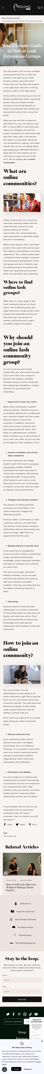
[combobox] (32, 1039)
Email (4, 986)
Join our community (14, 1021)
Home (4, 18)
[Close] (42, 1041)
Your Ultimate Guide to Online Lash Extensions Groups (22, 21)
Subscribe (22, 999)
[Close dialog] (43, 1018)
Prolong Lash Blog (13, 18)
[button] (2, 7)
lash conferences (11, 149)
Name (4, 975)
